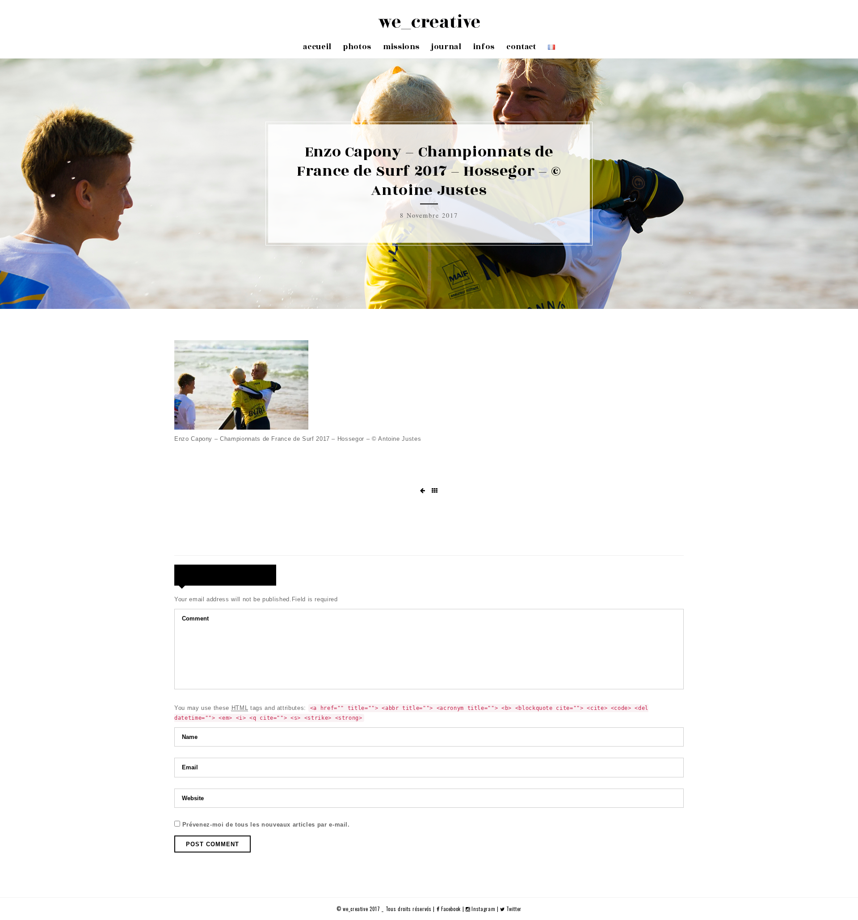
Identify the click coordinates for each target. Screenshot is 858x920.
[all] (435, 490)
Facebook (451, 908)
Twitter (513, 908)
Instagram (483, 908)
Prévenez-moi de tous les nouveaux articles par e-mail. (266, 824)
